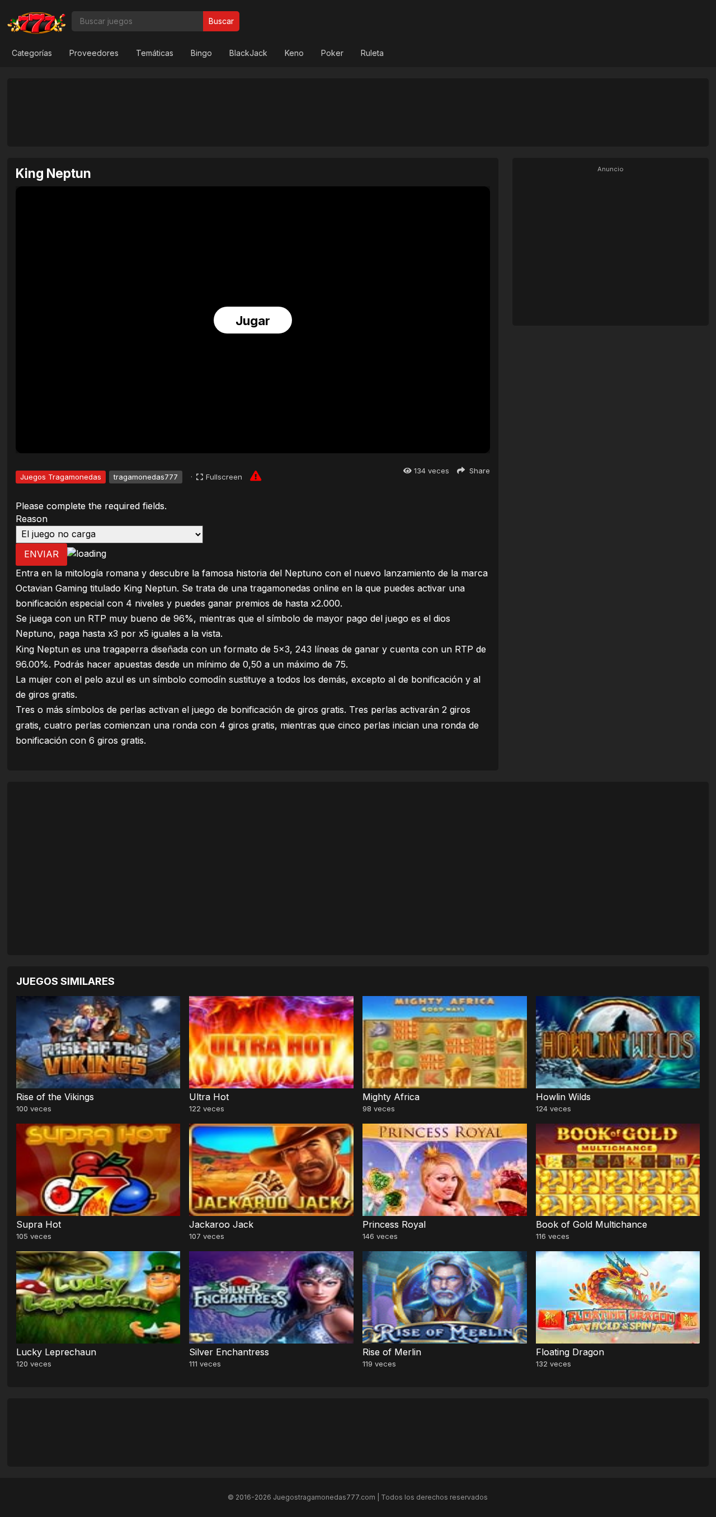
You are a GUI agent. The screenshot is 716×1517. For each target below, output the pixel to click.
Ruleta (372, 53)
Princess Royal (394, 1224)
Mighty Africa (391, 1096)
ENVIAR (41, 554)
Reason (32, 518)
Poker (332, 53)
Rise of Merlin (391, 1352)
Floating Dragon (570, 1352)
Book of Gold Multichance (591, 1224)
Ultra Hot (209, 1096)
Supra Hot (38, 1224)
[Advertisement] (358, 112)
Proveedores (94, 53)
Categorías (32, 53)
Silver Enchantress (229, 1352)
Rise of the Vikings (55, 1096)
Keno (294, 53)
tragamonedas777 (146, 476)
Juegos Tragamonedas (60, 476)
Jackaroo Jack (221, 1224)
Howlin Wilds (563, 1096)
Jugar (252, 320)
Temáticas (154, 53)
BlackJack (248, 53)
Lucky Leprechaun (56, 1352)
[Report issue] (255, 475)
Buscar (221, 21)
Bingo (201, 53)
